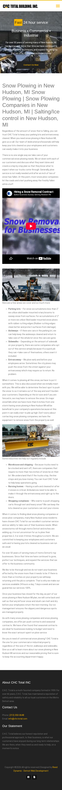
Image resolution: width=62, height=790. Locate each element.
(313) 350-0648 (16, 715)
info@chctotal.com (17, 718)
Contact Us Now (31, 65)
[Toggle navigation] (58, 6)
